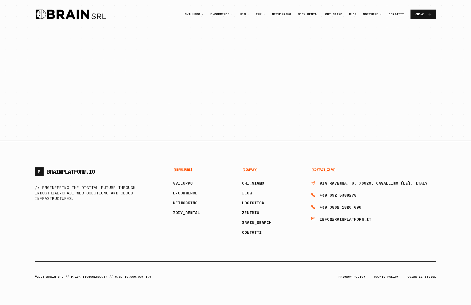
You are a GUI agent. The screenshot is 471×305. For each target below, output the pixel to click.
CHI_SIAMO (253, 183)
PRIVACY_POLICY (352, 277)
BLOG (247, 193)
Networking (281, 14)
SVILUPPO (183, 183)
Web (243, 14)
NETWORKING (185, 203)
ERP (259, 14)
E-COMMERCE (185, 193)
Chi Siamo (333, 14)
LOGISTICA (253, 203)
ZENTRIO (250, 212)
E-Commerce (220, 14)
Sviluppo (192, 14)
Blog (353, 14)
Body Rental (308, 14)
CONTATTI (252, 232)
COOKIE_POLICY (386, 277)
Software (370, 14)
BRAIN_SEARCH (256, 222)
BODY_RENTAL (186, 212)
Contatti (396, 14)
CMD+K (419, 14)
